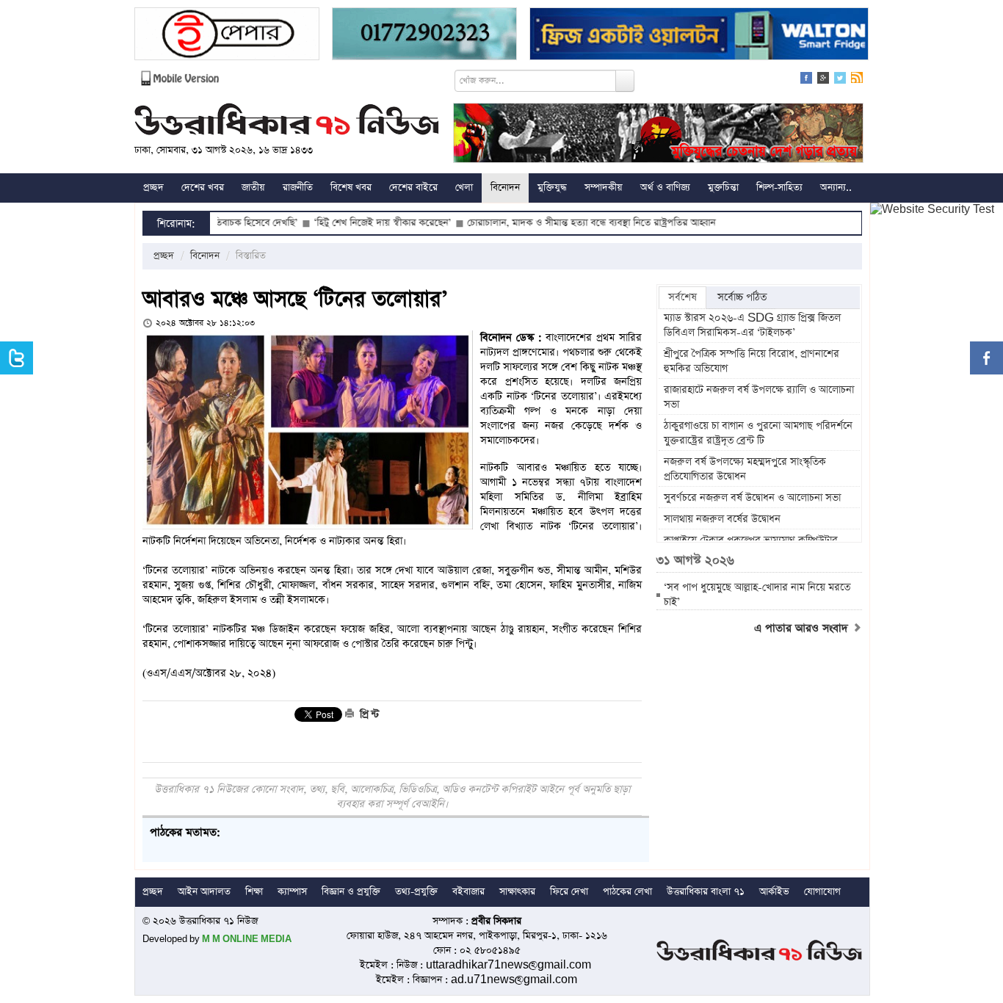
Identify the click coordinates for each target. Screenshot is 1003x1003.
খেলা (464, 188)
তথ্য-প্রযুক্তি (416, 892)
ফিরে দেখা (569, 892)
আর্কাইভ (774, 892)
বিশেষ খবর (351, 188)
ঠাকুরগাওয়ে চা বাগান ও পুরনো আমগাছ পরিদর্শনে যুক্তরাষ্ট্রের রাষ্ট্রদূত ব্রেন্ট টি (758, 433)
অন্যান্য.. (836, 188)
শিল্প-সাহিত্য (779, 188)
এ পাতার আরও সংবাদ (803, 628)
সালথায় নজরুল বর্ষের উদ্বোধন (722, 519)
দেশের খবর (202, 188)
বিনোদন (505, 188)
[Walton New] (699, 36)
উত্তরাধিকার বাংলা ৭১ (706, 892)
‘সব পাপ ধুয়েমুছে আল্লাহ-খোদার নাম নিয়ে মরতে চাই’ (757, 594)
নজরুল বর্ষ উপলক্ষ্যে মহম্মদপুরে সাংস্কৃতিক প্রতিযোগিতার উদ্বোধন (745, 469)
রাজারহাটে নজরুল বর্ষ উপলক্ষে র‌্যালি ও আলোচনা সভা (759, 397)
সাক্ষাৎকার (517, 892)
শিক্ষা (254, 892)
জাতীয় (253, 188)
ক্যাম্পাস (292, 892)
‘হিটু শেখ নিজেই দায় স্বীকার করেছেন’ (349, 223)
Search (624, 81)
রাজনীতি (298, 188)
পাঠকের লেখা (627, 892)
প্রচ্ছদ (153, 188)
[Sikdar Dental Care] (424, 36)
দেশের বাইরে (413, 188)
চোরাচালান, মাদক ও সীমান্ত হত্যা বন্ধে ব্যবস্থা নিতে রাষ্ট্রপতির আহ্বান (558, 223)
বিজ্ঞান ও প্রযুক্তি (351, 892)
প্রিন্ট (368, 714)
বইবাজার (468, 892)
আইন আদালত (204, 892)
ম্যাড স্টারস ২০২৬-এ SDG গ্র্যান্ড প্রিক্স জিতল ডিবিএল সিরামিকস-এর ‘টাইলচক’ (752, 325)
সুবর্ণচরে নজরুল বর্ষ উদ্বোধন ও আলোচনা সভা (754, 497)
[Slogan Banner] (658, 135)
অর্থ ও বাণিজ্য (665, 188)
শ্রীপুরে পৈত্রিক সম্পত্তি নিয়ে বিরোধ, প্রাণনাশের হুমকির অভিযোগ (751, 361)
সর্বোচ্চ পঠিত (742, 297)
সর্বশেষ (682, 297)
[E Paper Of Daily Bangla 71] (227, 36)
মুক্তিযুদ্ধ (552, 188)
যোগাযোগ (822, 892)
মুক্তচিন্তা (723, 188)
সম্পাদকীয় (603, 188)
